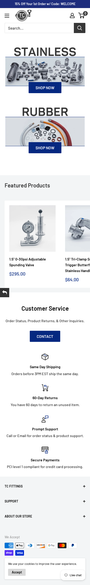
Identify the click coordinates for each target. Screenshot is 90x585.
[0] (81, 15)
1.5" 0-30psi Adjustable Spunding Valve (27, 262)
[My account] (72, 15)
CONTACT (45, 336)
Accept (17, 572)
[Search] (79, 28)
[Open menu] (7, 16)
